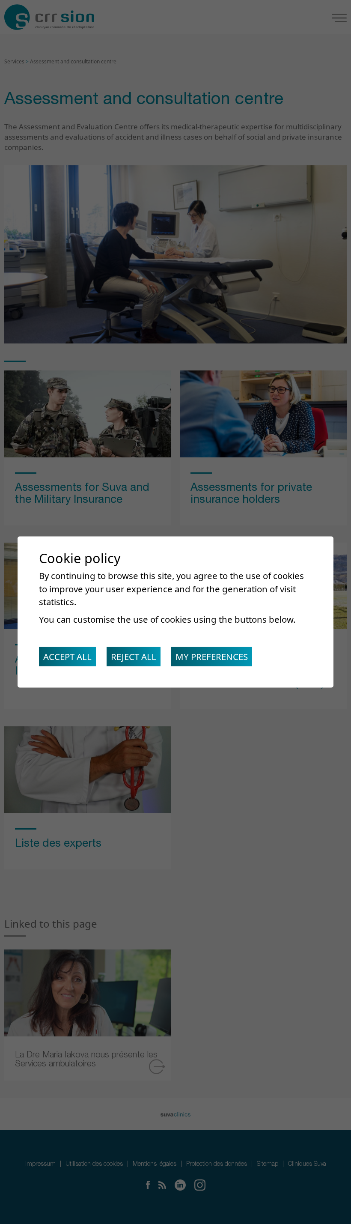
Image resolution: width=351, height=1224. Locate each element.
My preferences (212, 657)
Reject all (133, 657)
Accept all (67, 657)
